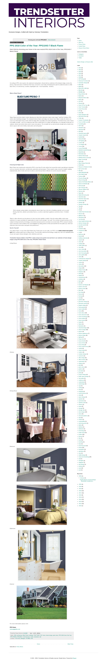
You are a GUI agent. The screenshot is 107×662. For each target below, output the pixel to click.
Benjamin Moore (83, 97)
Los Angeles (82, 144)
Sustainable (81, 200)
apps (80, 226)
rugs (80, 385)
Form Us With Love (83, 122)
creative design (82, 260)
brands (80, 236)
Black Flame (26, 635)
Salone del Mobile (83, 183)
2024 (80, 486)
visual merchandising (84, 456)
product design (82, 374)
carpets (80, 239)
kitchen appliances (83, 333)
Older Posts (70, 644)
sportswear (81, 400)
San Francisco (82, 187)
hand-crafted (82, 309)
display (80, 275)
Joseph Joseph (82, 135)
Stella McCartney (83, 195)
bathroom (81, 234)
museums (81, 355)
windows (81, 466)
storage (80, 408)
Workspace (81, 217)
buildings (31, 635)
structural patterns (83, 415)
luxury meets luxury (83, 346)
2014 (80, 69)
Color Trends (37, 635)
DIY (79, 110)
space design (82, 397)
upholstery (81, 451)
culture (80, 264)
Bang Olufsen (82, 94)
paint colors (55, 635)
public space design (83, 376)
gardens (81, 299)
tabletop (81, 427)
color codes (81, 249)
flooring (80, 296)
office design (82, 357)
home (44, 635)
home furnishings (83, 316)
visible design (82, 455)
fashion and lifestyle (83, 284)
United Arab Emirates (84, 211)
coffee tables (82, 245)
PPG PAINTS (13, 636)
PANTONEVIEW (82, 172)
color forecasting (83, 253)
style (80, 417)
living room (81, 339)
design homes (82, 269)
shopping (81, 391)
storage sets (82, 410)
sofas (80, 395)
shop (80, 389)
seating (80, 387)
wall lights (81, 460)
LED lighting (82, 140)
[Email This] (33, 633)
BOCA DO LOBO (83, 88)
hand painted (82, 307)
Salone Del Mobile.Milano (85, 181)
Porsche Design (82, 178)
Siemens (81, 191)
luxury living (81, 344)
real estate (81, 378)
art (79, 232)
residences (81, 380)
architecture (19, 635)
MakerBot (81, 152)
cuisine (80, 262)
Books (80, 99)
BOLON (80, 90)
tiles (80, 438)
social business (82, 393)
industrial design (83, 327)
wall (40, 636)
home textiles (82, 318)
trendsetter (36, 636)
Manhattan (81, 153)
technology (81, 430)
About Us (81, 42)
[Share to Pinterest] (39, 633)
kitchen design (82, 335)
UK (79, 210)
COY (41, 635)
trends (32, 636)
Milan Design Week (83, 163)
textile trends (82, 432)
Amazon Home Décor (84, 48)
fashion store (82, 286)
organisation (82, 361)
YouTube (81, 219)
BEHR (80, 86)
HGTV (80, 125)
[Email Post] (31, 633)
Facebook (81, 56)
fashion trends (82, 288)
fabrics (80, 281)
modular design (82, 354)
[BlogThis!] (35, 633)
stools (80, 406)
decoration (81, 266)
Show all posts (51, 39)
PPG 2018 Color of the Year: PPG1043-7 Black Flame (36, 45)
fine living (81, 292)
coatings (81, 243)
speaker (81, 399)
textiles (80, 434)
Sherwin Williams (83, 189)
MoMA (80, 165)
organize (81, 363)
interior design (49, 635)
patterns (81, 369)
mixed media (82, 350)
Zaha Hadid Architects (84, 221)
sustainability (82, 421)
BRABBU (81, 92)
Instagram (81, 54)
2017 (80, 75)
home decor (82, 312)
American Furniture (83, 80)
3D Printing (81, 79)
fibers (80, 290)
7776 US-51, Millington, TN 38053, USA (24, 638)
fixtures (80, 294)
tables (80, 425)
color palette (82, 254)
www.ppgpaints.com (15, 629)
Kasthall (80, 137)
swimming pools (82, 423)
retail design (82, 383)
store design (82, 412)
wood (80, 468)
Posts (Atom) (20, 646)
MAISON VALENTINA (84, 150)
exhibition (81, 279)
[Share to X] (36, 633)
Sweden (81, 202)
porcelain (81, 370)
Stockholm (81, 196)
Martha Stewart (82, 155)
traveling (81, 442)
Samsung (81, 185)
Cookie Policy (82, 46)
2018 (15, 635)
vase (80, 453)
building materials (83, 238)
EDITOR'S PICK (82, 116)
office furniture (82, 359)
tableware (81, 428)
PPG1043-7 (19, 636)
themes (80, 436)
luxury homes (82, 342)
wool (80, 470)
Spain (80, 193)
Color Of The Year (83, 105)
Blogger (74, 658)
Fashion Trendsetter (84, 120)
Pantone (81, 176)
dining (80, 273)
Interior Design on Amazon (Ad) (85, 61)
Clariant (80, 103)
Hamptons (81, 127)
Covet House (82, 109)
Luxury (80, 146)
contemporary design (84, 258)
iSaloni (80, 324)
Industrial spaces (83, 133)
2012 (80, 503)
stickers (80, 404)
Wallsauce (81, 215)
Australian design (83, 82)
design (80, 268)
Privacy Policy (82, 44)
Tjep (80, 206)
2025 (80, 484)
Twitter (80, 57)
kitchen (80, 331)
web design (81, 464)
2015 (80, 71)
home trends (82, 320)
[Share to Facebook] (38, 633)
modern (80, 352)
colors (80, 256)
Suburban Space (83, 198)
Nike (80, 170)
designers (81, 271)
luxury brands (82, 340)
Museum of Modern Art (84, 167)
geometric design (83, 301)
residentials (81, 382)
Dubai (80, 112)
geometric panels (83, 303)
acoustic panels (82, 225)
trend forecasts (26, 636)
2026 (80, 476)
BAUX (80, 84)
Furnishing (81, 124)
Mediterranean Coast (84, 157)
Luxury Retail (82, 148)
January (82, 478)
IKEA (80, 131)
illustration (81, 326)
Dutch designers (83, 114)
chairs (80, 241)
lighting (80, 337)
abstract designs (83, 223)
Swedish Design (82, 204)
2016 (80, 73)
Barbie (80, 95)
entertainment (82, 277)
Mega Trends (82, 159)
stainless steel (82, 402)
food (80, 297)
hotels (80, 322)
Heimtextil (81, 129)
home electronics (83, 314)
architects (81, 228)
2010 (80, 505)
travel (80, 440)
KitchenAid (81, 138)
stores (80, 413)
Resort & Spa (82, 180)
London (80, 142)
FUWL (80, 118)
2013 (80, 67)
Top (79, 208)
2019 (80, 488)
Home (38, 644)
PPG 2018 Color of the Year (65, 635)
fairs (80, 282)
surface (80, 419)
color (80, 247)
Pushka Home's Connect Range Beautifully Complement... (88, 480)
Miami (80, 161)
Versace (81, 213)
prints (80, 372)
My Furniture (82, 168)
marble (80, 348)
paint (80, 365)
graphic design (82, 305)
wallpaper (81, 462)
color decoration (83, 251)
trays (80, 443)
